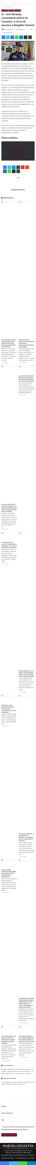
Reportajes (17, 10)
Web (2, 1120)
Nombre (4, 1106)
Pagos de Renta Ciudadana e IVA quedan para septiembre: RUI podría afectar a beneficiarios (8, 873)
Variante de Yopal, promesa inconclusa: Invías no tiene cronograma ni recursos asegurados (8, 709)
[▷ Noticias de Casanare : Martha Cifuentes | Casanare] (8, 2)
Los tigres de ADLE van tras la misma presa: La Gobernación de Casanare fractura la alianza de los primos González (9, 508)
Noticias (11, 10)
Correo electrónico (7, 1113)
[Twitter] (9, 167)
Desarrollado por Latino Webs (25, 1158)
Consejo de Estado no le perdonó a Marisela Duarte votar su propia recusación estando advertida (8, 1039)
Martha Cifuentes (8, 29)
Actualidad (10, 6)
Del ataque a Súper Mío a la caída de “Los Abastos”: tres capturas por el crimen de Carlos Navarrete (26, 837)
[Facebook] (5, 167)
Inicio (4, 6)
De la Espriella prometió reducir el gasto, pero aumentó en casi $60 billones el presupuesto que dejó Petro (8, 343)
